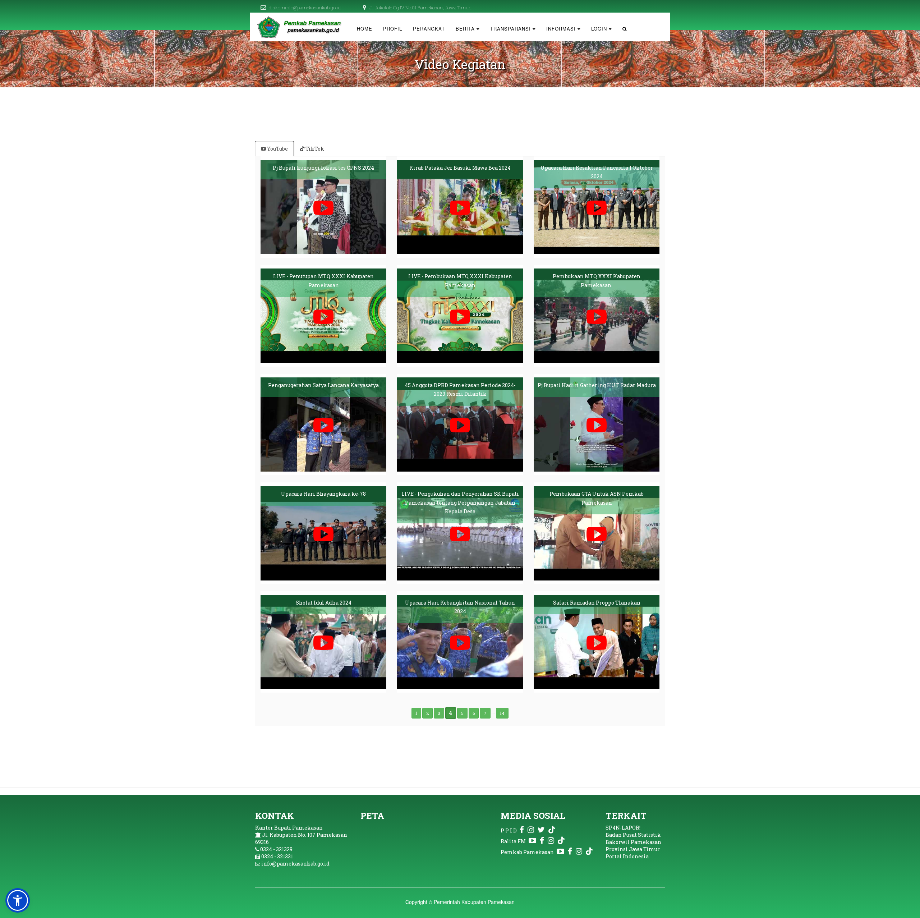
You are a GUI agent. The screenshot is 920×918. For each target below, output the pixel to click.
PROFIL (392, 28)
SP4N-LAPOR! (623, 827)
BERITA (466, 28)
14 (502, 713)
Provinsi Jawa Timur (633, 849)
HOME (364, 28)
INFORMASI (562, 28)
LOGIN (600, 28)
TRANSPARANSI (511, 28)
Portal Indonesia (627, 856)
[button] (17, 900)
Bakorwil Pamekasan (633, 842)
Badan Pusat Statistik (633, 834)
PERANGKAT (429, 28)
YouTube (277, 148)
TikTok (314, 148)
